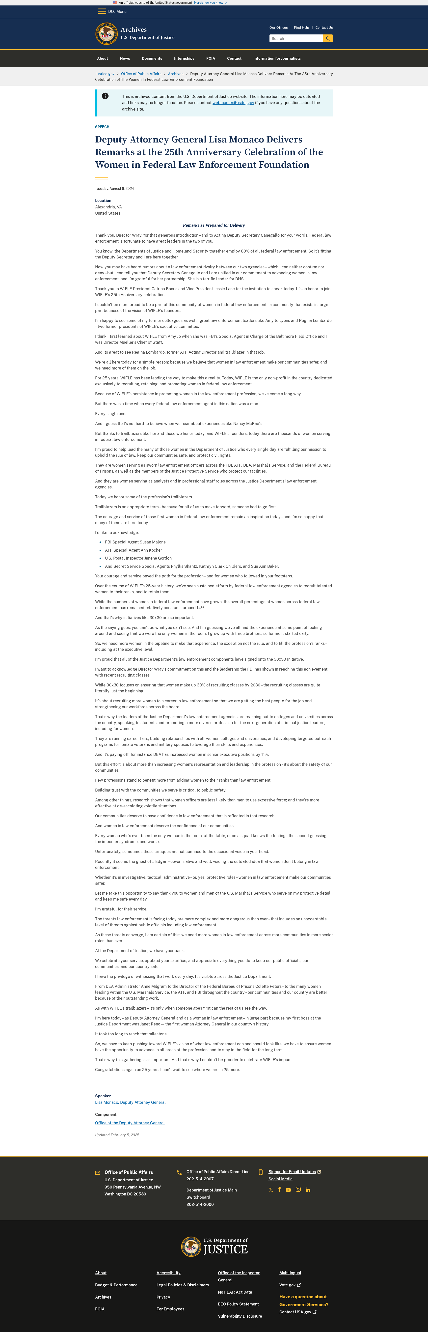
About (101, 1273)
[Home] (135, 43)
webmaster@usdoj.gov (233, 102)
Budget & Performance (116, 1285)
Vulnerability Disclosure (240, 1316)
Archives (103, 1297)
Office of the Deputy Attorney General (130, 1123)
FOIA (100, 1309)
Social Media (280, 1179)
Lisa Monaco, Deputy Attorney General (130, 1102)
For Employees (170, 1309)
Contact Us (324, 27)
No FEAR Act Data (235, 1292)
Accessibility (169, 1273)
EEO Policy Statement (238, 1304)
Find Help (301, 27)
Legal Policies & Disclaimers (183, 1285)
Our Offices (278, 27)
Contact (295, 1312)
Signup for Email (292, 1171)
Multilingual (290, 1273)
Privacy (163, 1297)
